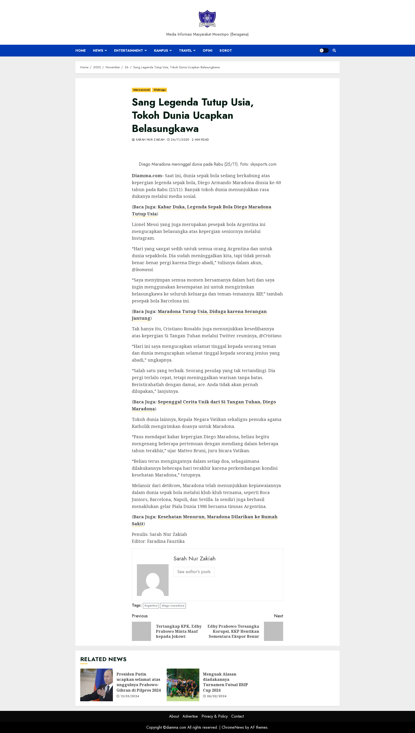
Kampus (161, 50)
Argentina (151, 605)
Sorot (226, 50)
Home (80, 50)
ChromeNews (233, 727)
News (98, 50)
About (174, 716)
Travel (185, 50)
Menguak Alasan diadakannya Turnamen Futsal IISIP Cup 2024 (183, 685)
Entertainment (128, 50)
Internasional (141, 90)
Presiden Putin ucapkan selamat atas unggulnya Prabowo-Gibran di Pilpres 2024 (96, 685)
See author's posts (194, 572)
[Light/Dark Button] (324, 50)
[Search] (334, 50)
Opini (207, 50)
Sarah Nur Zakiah (150, 140)
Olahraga (159, 90)
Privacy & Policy (214, 716)
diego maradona (173, 605)
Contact (237, 716)
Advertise (190, 716)
